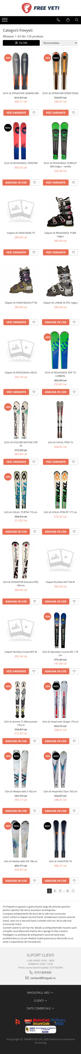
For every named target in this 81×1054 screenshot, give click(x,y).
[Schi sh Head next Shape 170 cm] (60, 699)
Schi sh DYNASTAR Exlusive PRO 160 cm (20, 583)
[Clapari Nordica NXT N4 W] (60, 559)
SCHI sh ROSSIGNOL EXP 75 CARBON (60, 374)
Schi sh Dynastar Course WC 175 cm (60, 653)
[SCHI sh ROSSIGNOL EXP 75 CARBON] (60, 350)
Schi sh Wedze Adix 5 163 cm (21, 791)
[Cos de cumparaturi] (68, 20)
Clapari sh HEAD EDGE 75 (21, 233)
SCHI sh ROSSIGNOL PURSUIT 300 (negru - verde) (60, 164)
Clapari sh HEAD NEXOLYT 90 (21, 302)
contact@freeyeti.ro (43, 978)
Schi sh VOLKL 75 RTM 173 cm (20, 512)
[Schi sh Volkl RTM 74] (60, 839)
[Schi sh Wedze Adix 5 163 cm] (21, 769)
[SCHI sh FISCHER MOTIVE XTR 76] (21, 420)
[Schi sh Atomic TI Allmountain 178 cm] (21, 699)
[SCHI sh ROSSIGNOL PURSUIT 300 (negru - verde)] (60, 140)
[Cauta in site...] (77, 20)
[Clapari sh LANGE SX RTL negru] (60, 280)
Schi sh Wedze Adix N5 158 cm (20, 861)
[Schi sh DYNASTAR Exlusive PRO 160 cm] (21, 559)
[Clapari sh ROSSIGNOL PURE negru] (60, 210)
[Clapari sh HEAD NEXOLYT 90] (21, 280)
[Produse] (5, 21)
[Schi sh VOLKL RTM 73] (60, 420)
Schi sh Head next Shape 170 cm (60, 721)
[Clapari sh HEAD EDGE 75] (21, 210)
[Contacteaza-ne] (58, 20)
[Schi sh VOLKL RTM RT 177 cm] (60, 490)
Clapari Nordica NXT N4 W (60, 582)
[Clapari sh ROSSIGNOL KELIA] (21, 350)
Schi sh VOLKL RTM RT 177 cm (60, 512)
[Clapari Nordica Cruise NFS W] (21, 629)
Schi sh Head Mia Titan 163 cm (60, 791)
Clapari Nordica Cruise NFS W (21, 651)
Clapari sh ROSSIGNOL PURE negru (60, 234)
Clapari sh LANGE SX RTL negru (60, 302)
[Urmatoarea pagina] (72, 891)
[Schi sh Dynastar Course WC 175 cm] (60, 629)
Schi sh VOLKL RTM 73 (60, 442)
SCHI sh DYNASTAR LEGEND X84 (21, 93)
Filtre (23, 43)
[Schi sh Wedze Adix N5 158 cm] (21, 839)
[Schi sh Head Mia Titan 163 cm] (60, 769)
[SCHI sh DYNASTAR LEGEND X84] (21, 71)
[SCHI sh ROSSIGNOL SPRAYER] (21, 140)
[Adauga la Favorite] (34, 113)
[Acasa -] (40, 8)
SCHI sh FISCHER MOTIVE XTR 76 (20, 444)
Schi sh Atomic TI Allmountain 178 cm (20, 723)
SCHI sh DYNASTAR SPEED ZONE (60, 93)
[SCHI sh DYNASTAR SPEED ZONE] (60, 71)
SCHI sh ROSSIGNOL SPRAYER (20, 163)
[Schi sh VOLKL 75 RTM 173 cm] (21, 490)
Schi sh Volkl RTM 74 (60, 861)
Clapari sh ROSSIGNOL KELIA (21, 372)
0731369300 (42, 972)
